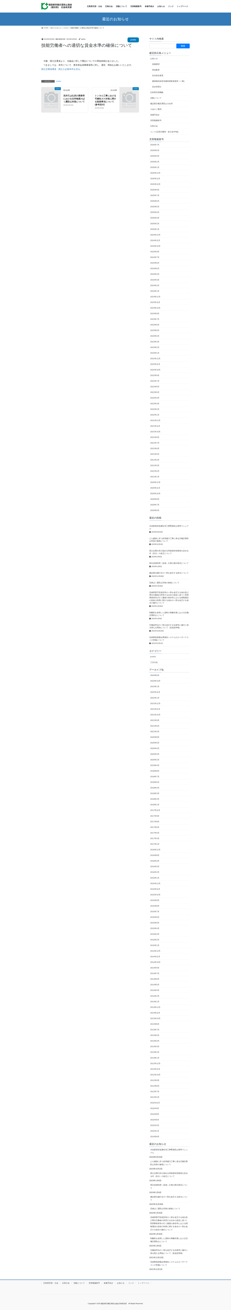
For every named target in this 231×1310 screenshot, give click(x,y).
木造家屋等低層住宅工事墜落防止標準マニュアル (169, 1151)
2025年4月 (154, 212)
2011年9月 (154, 1108)
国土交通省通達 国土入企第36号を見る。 (61, 69)
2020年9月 (154, 499)
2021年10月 (155, 432)
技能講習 (156, 64)
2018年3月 (154, 793)
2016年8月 (154, 855)
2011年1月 (154, 1131)
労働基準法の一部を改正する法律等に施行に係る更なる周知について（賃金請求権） (169, 1251)
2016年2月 (154, 872)
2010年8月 (154, 1136)
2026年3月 (154, 156)
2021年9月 (154, 437)
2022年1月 (154, 415)
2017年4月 (154, 833)
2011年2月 (154, 1125)
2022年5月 (154, 392)
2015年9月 (154, 900)
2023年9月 (154, 313)
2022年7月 (154, 381)
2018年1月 (154, 805)
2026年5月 (154, 150)
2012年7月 (154, 1091)
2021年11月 (155, 426)
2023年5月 (154, 330)
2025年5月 (154, 207)
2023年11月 (155, 302)
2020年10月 (155, 493)
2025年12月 (155, 173)
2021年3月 (154, 465)
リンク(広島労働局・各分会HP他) (164, 132)
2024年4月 (154, 274)
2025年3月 (154, 218)
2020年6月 (154, 510)
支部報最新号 (155, 120)
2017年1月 (154, 844)
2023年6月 (154, 325)
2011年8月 (154, 1114)
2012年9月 (154, 1080)
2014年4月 (154, 990)
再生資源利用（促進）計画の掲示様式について (169, 563)
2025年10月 (155, 184)
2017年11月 (155, 810)
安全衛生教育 (157, 75)
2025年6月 (154, 201)
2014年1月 (154, 1002)
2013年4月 (154, 1041)
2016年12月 (155, 850)
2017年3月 (154, 838)
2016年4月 (154, 861)
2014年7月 (154, 973)
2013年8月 (154, 1024)
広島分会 (154, 126)
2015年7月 (154, 911)
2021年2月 (154, 471)
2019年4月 (154, 765)
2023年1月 (154, 353)
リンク (131, 1283)
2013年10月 (155, 1018)
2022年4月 (154, 398)
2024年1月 (154, 291)
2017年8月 (154, 822)
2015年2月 (154, 940)
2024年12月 (155, 235)
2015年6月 (154, 917)
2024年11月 (155, 240)
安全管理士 (156, 87)
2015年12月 (155, 883)
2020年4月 (154, 748)
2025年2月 (154, 223)
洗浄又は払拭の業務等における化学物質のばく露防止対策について (74, 98)
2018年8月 (154, 771)
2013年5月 (154, 1035)
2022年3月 (154, 404)
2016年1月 (154, 878)
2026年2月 (154, 162)
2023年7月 (154, 319)
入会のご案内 (155, 109)
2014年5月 (154, 985)
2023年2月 (154, 347)
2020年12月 (155, 482)
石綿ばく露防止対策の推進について (164, 583)
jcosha (133, 40)
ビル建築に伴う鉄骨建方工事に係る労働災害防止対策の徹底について (169, 1163)
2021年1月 (154, 477)
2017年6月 (154, 827)
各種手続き (155, 115)
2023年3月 (154, 342)
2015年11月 (155, 889)
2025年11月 (155, 178)
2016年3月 (154, 866)
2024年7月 (154, 257)
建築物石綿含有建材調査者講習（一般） (169, 81)
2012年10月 (155, 1075)
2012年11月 (155, 1069)
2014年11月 (155, 956)
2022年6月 (154, 387)
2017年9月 (154, 816)
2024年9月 (154, 252)
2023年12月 (155, 297)
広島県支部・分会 (50, 1283)
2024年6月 (154, 263)
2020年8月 (154, 737)
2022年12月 (155, 358)
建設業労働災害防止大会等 (161, 103)
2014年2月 (154, 996)
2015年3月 (154, 934)
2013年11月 (155, 1013)
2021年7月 (154, 443)
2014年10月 (155, 962)
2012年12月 (155, 1063)
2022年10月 (155, 370)
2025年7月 (154, 195)
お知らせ (154, 58)
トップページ (143, 1283)
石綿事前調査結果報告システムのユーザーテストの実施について (169, 1263)
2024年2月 (154, 285)
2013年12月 (155, 1007)
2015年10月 (155, 895)
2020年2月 (154, 760)
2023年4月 (154, 336)
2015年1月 (154, 945)
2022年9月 (154, 375)
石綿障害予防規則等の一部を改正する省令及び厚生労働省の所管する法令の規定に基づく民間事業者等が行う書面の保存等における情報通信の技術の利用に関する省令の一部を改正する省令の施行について (169, 597)
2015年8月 (154, 906)
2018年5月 (154, 782)
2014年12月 (155, 951)
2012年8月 (154, 1086)
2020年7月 (154, 505)
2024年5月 (154, 268)
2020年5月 (154, 743)
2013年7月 (154, 1030)
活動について (155, 98)
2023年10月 (155, 308)
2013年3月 (154, 1046)
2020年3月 (154, 754)
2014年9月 (154, 968)
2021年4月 (154, 460)
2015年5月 (154, 923)
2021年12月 (155, 420)
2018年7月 (154, 776)
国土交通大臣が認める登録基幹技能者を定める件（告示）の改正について (169, 1174)
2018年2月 (154, 799)
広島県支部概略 (156, 92)
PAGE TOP (223, 1268)
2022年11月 (155, 364)
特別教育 (156, 70)
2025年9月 (154, 190)
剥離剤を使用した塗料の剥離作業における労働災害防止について (169, 1240)
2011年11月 (155, 1103)
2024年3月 (154, 280)
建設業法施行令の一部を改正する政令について (169, 573)
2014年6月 (154, 979)
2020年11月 (155, 488)
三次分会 (154, 662)
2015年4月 (154, 928)
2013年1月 (154, 1058)
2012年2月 (154, 1097)
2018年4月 (154, 788)
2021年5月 (154, 454)
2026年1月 (154, 167)
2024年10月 (155, 246)
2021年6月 (154, 448)
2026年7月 (154, 145)
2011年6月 (154, 1120)
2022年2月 (154, 409)
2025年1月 (154, 229)
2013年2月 (154, 1052)
